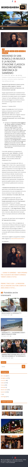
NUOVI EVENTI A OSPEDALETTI (11, 313)
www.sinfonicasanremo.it (17, 238)
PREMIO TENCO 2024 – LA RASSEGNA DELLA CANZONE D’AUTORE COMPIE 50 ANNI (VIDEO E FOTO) (13, 286)
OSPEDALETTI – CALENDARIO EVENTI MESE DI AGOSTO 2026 (13, 333)
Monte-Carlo (4, 389)
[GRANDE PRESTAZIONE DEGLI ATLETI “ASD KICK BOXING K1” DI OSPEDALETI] (14, 340)
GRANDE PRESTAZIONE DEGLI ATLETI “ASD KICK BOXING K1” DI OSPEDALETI (14, 355)
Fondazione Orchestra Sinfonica (8, 77)
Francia (2, 385)
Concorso (3, 380)
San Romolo (10, 79)
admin (13, 75)
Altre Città (3, 50)
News (16, 51)
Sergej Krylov (20, 79)
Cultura (7, 51)
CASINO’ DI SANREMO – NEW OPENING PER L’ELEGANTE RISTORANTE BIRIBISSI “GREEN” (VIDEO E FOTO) (14, 275)
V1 (1, 394)
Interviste (3, 387)
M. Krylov (18, 77)
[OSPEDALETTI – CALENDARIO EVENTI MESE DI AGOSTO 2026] (11, 319)
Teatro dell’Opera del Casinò (8, 81)
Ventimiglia (3, 396)
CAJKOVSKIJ (19, 75)
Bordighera (3, 378)
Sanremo (21, 51)
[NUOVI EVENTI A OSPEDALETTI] (14, 299)
